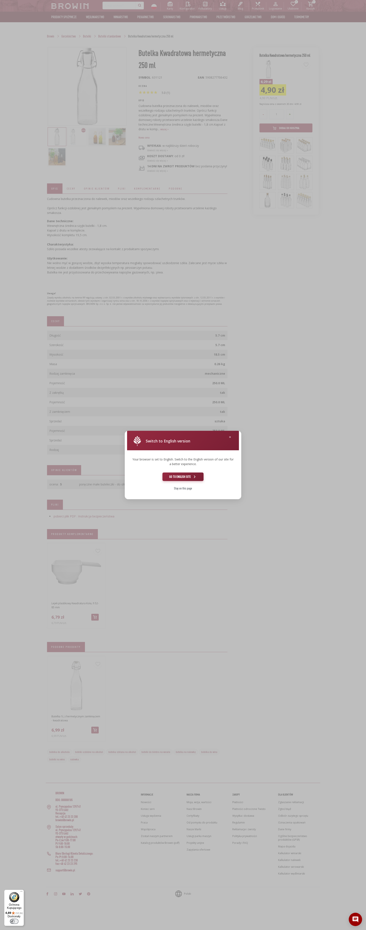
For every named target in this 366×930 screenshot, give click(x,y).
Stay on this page (183, 488)
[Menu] (21, 892)
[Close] (230, 437)
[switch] (14, 921)
